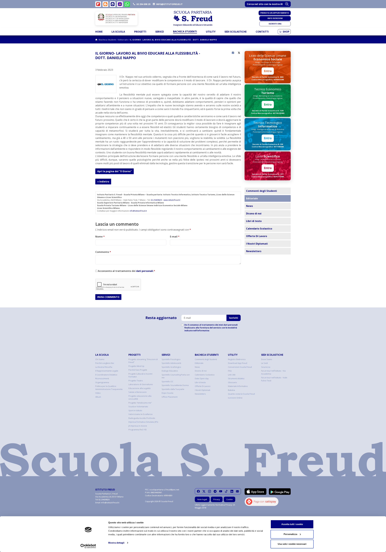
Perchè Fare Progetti (137, 370)
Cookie (229, 499)
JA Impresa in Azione (137, 425)
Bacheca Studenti (107, 39)
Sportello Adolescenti (171, 363)
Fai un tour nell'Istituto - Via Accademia (273, 372)
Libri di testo (254, 221)
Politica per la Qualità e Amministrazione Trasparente (109, 388)
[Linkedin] (231, 491)
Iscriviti (233, 317)
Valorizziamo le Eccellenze (140, 414)
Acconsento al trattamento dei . (126, 271)
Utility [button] (210, 31)
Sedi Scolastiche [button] (236, 31)
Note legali (202, 499)
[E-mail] (237, 491)
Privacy (216, 499)
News (249, 206)
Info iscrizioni (275, 18)
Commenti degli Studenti (261, 191)
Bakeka (231, 390)
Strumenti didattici (236, 378)
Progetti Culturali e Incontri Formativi (140, 375)
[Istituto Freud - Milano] (193, 18)
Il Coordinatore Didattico (106, 374)
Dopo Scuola (167, 393)
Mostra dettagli (116, 542)
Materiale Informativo (238, 386)
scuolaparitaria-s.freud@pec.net (164, 489)
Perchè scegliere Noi (104, 363)
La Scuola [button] (118, 31)
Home (99, 31)
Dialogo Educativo (170, 370)
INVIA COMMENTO (108, 297)
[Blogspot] (105, 4)
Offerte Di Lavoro (256, 236)
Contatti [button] (262, 31)
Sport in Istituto (135, 410)
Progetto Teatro (135, 380)
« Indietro (103, 181)
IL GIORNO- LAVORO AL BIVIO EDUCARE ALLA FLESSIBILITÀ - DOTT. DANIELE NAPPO (173, 39)
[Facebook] (198, 491)
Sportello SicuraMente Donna (175, 385)
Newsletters (253, 251)
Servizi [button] (159, 31)
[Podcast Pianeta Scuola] (120, 4)
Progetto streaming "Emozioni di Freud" (143, 361)
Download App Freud (237, 363)
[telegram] (215, 491)
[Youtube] (220, 491)
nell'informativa (201, 330)
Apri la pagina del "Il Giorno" (114, 171)
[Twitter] (203, 491)
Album (98, 396)
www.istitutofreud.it (172, 200)
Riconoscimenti (102, 378)
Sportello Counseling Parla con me (176, 376)
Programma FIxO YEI (137, 429)
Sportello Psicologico (171, 359)
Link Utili (231, 374)
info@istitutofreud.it (138, 211)
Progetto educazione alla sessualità (139, 397)
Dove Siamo (266, 359)
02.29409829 (156, 200)
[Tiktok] (226, 491)
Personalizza (290, 534)
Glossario (232, 382)
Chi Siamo (99, 359)
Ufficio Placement (169, 396)
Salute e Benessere (137, 392)
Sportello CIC (167, 381)
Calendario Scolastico (259, 228)
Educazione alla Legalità (139, 388)
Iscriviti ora (275, 23)
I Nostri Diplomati (257, 243)
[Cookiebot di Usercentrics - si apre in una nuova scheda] (88, 546)
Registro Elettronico (237, 359)
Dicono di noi (253, 213)
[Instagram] (209, 491)
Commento (103, 252)
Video (98, 393)
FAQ (230, 370)
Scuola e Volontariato (138, 406)
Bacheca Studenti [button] (185, 31)
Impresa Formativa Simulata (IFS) (143, 422)
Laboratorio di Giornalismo (140, 384)
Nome (100, 236)
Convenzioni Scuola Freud (240, 367)
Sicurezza (265, 367)
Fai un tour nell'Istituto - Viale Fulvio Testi (274, 379)
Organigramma (102, 382)
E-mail (174, 236)
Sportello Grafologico (171, 367)
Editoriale (123, 39)
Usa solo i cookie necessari (292, 544)
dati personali (144, 271)
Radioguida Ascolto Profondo (141, 418)
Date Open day (202, 378)
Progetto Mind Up (136, 366)
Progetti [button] (140, 31)
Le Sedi (264, 363)
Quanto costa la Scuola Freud (241, 393)
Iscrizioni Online (235, 397)
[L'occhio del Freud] (112, 4)
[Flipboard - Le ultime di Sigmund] (98, 4)
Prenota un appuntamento (274, 13)
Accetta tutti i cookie (292, 524)
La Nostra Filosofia (103, 367)
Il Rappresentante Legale (106, 370)
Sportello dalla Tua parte (173, 389)
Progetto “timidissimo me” (140, 402)
